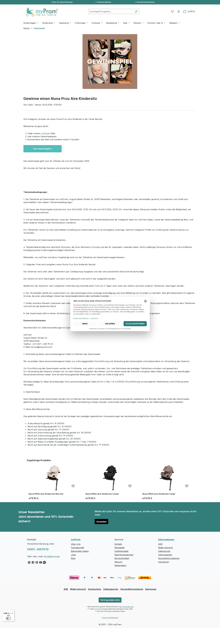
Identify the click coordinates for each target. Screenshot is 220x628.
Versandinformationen (169, 558)
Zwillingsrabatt (121, 551)
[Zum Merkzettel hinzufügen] (73, 486)
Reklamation (120, 565)
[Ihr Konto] (179, 11)
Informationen (166, 539)
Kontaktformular (52, 556)
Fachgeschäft (77, 547)
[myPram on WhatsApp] (44, 563)
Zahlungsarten (165, 554)
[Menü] (12, 611)
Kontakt (118, 544)
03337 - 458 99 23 (38, 549)
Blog (73, 558)
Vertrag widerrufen (110, 600)
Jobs (73, 554)
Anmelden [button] (101, 521)
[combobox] (110, 11)
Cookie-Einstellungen (110, 618)
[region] (110, 61)
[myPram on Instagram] (29, 563)
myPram (46, 133)
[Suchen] (136, 11)
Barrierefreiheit (121, 558)
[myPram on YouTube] (41, 563)
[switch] (8, 618)
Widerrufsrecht (165, 547)
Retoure (118, 562)
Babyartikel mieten (80, 551)
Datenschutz (164, 551)
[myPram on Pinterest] (37, 563)
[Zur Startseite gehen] (40, 11)
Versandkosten (128, 607)
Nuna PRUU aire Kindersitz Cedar (158, 494)
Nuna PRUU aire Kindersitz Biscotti (46, 494)
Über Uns (75, 544)
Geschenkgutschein (123, 554)
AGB (160, 544)
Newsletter (119, 547)
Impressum (163, 562)
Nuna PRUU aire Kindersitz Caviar (102, 494)
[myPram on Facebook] (33, 563)
